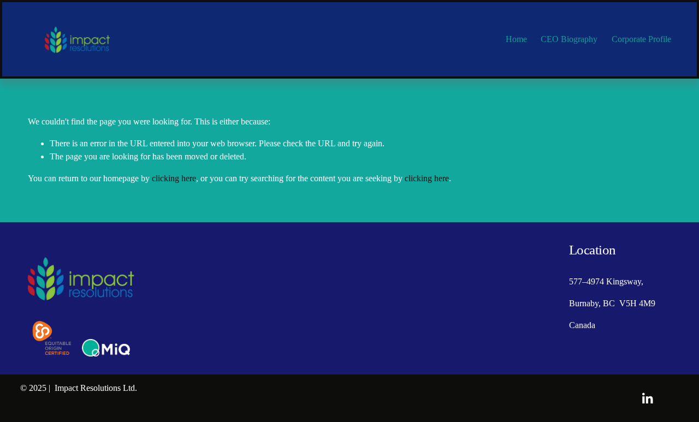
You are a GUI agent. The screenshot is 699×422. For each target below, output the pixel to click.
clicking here (174, 178)
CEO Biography (569, 39)
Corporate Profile (641, 39)
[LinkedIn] (647, 398)
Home (516, 39)
